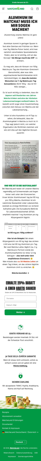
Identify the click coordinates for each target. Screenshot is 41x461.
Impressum (12, 456)
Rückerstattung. (20, 366)
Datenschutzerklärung (24, 453)
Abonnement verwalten (11, 416)
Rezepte (5, 412)
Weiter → (20, 312)
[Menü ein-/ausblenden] (3, 8)
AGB (36, 453)
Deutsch (19, 442)
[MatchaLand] (16, 9)
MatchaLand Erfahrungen (12, 420)
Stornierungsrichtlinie (25, 456)
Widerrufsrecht (9, 453)
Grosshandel (7, 424)
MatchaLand (14, 448)
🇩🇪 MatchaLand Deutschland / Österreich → (20, 432)
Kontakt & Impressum (11, 428)
